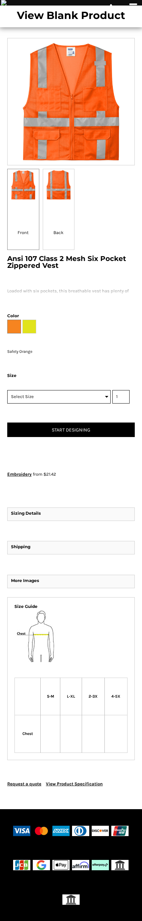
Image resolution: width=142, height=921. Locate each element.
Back (58, 232)
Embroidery (19, 474)
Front (23, 232)
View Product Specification (74, 783)
